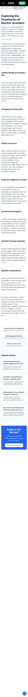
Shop (22, 3)
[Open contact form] (24, 693)
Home (2, 8)
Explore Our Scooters (14, 445)
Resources (8, 8)
